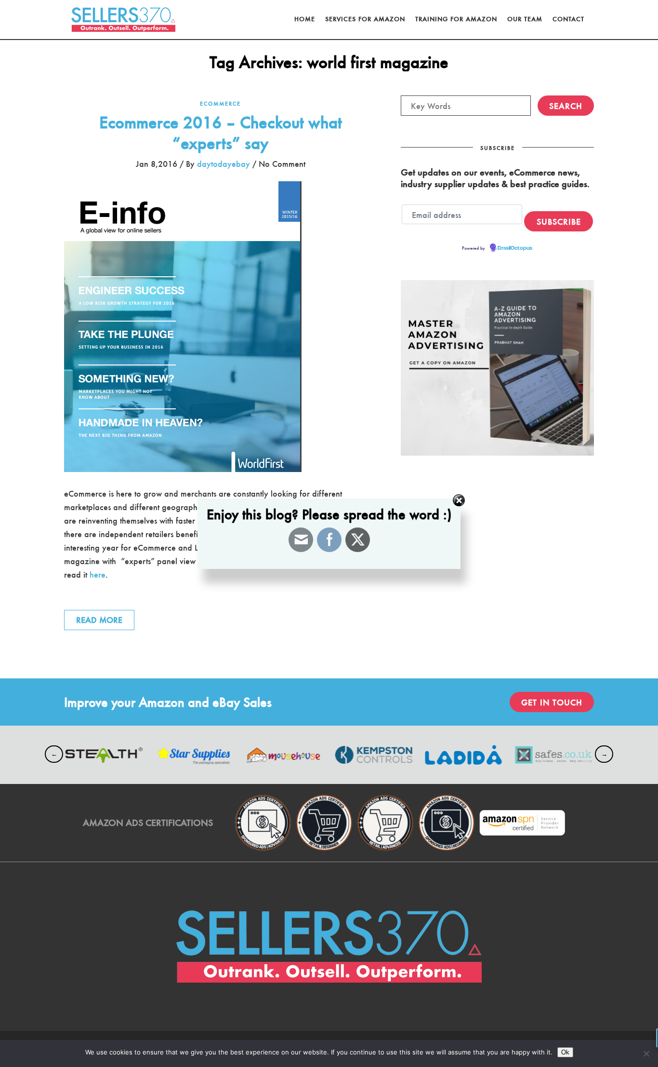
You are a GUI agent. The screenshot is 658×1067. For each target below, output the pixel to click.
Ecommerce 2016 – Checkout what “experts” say (220, 132)
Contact (568, 18)
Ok (565, 1052)
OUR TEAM (524, 18)
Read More (99, 619)
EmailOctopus (515, 248)
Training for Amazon (456, 18)
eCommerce (220, 103)
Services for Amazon (365, 18)
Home (304, 18)
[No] (646, 1053)
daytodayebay (223, 163)
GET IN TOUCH (551, 702)
